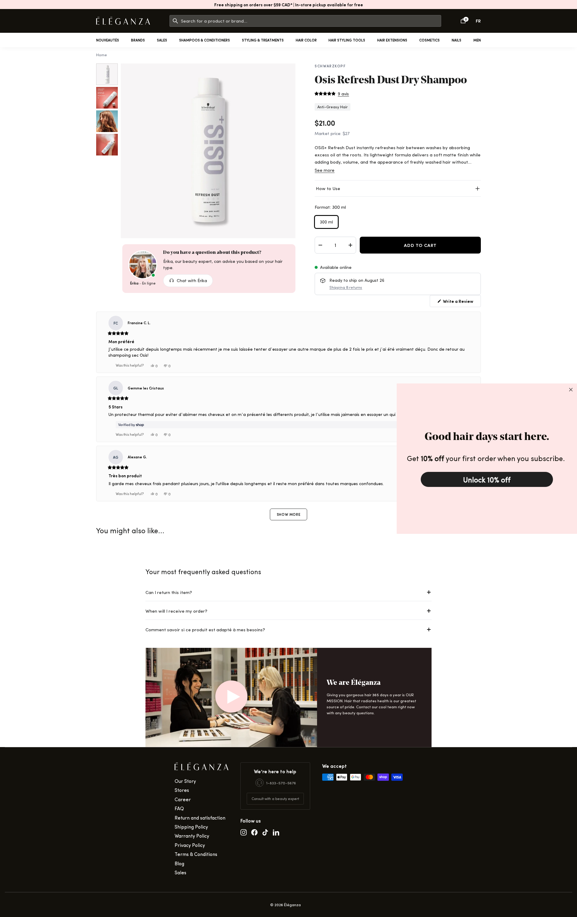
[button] (332, 93)
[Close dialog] (571, 389)
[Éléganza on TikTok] (265, 831)
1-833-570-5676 (281, 782)
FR (478, 20)
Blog (179, 863)
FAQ (179, 808)
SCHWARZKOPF (330, 65)
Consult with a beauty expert (275, 798)
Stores (182, 790)
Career (183, 799)
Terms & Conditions (196, 854)
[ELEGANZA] (123, 21)
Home (101, 54)
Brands (138, 40)
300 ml (326, 222)
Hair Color (306, 40)
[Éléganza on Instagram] (243, 831)
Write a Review (457, 301)
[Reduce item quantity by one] (320, 245)
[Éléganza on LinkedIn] (276, 831)
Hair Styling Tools (346, 40)
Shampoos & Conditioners (204, 40)
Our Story (185, 781)
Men (477, 40)
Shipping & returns (345, 287)
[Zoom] (208, 150)
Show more (288, 514)
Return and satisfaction (200, 817)
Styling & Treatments (263, 40)
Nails (456, 40)
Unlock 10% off (487, 479)
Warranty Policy (192, 835)
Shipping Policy (191, 826)
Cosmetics (429, 40)
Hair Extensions (392, 40)
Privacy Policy (190, 845)
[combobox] (311, 20)
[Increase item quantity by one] (350, 245)
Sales (162, 40)
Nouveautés (107, 40)
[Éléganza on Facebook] (254, 831)
